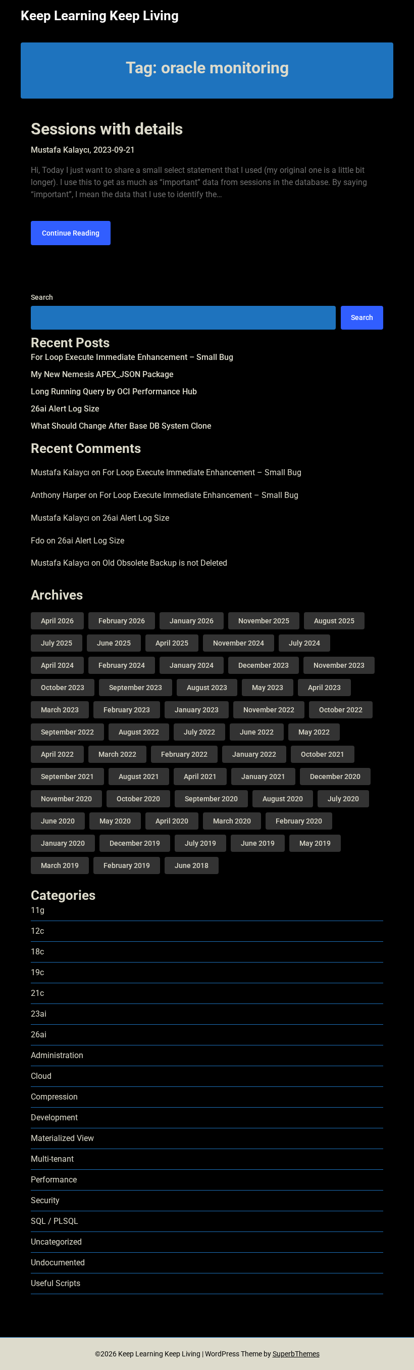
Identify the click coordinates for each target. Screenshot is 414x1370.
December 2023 (263, 665)
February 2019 (127, 865)
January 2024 (192, 665)
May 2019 (315, 843)
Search (42, 297)
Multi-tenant (52, 1159)
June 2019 (258, 843)
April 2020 (172, 821)
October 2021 (322, 754)
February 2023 (127, 710)
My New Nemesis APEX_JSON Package (102, 374)
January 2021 (263, 776)
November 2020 (66, 799)
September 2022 (67, 732)
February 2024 (121, 665)
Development (54, 1117)
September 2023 (135, 687)
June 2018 (192, 865)
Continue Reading (70, 233)
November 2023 (339, 665)
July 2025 (56, 643)
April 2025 (172, 643)
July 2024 (304, 643)
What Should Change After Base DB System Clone (121, 426)
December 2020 (335, 776)
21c (37, 993)
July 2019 (200, 843)
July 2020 (343, 799)
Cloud (41, 1076)
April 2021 (200, 776)
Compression (54, 1097)
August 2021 (139, 776)
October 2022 (341, 710)
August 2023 (207, 687)
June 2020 (58, 821)
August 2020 (283, 799)
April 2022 (57, 754)
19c (37, 972)
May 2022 (314, 732)
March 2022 (117, 754)
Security (45, 1200)
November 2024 (238, 643)
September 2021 (67, 776)
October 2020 (138, 799)
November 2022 (268, 710)
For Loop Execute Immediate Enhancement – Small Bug (132, 357)
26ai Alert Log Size (65, 409)
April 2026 (57, 621)
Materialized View (62, 1138)
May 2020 (115, 821)
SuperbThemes (296, 1354)
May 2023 (267, 687)
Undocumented (58, 1262)
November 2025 (263, 621)
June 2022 (257, 732)
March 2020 (232, 821)
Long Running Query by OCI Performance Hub (114, 391)
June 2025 (114, 643)
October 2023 (62, 687)
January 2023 (197, 710)
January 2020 (63, 843)
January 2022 (254, 754)
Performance (54, 1179)
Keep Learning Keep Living (100, 15)
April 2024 (57, 665)
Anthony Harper (58, 495)
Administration (57, 1055)
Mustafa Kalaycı (60, 472)
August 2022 (139, 732)
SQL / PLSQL (54, 1221)
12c (37, 931)
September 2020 (211, 799)
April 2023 (324, 687)
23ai (38, 1014)
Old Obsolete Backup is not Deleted (164, 563)
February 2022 (184, 754)
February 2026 (121, 621)
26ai (38, 1034)
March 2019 (60, 865)
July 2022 (199, 732)
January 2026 (192, 621)
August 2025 (334, 621)
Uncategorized (56, 1242)
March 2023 (60, 710)
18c (37, 951)
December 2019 (135, 843)
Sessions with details (107, 129)
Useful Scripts (55, 1283)
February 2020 (299, 821)
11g (37, 910)
